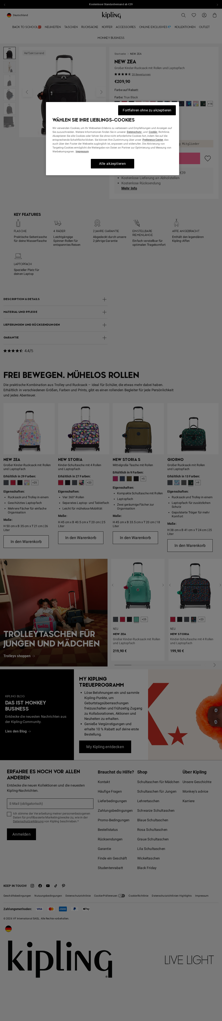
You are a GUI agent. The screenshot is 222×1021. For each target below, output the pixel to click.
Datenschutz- (134, 132)
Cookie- (153, 132)
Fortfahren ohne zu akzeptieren (147, 110)
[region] (112, 138)
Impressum (82, 151)
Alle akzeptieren (112, 164)
